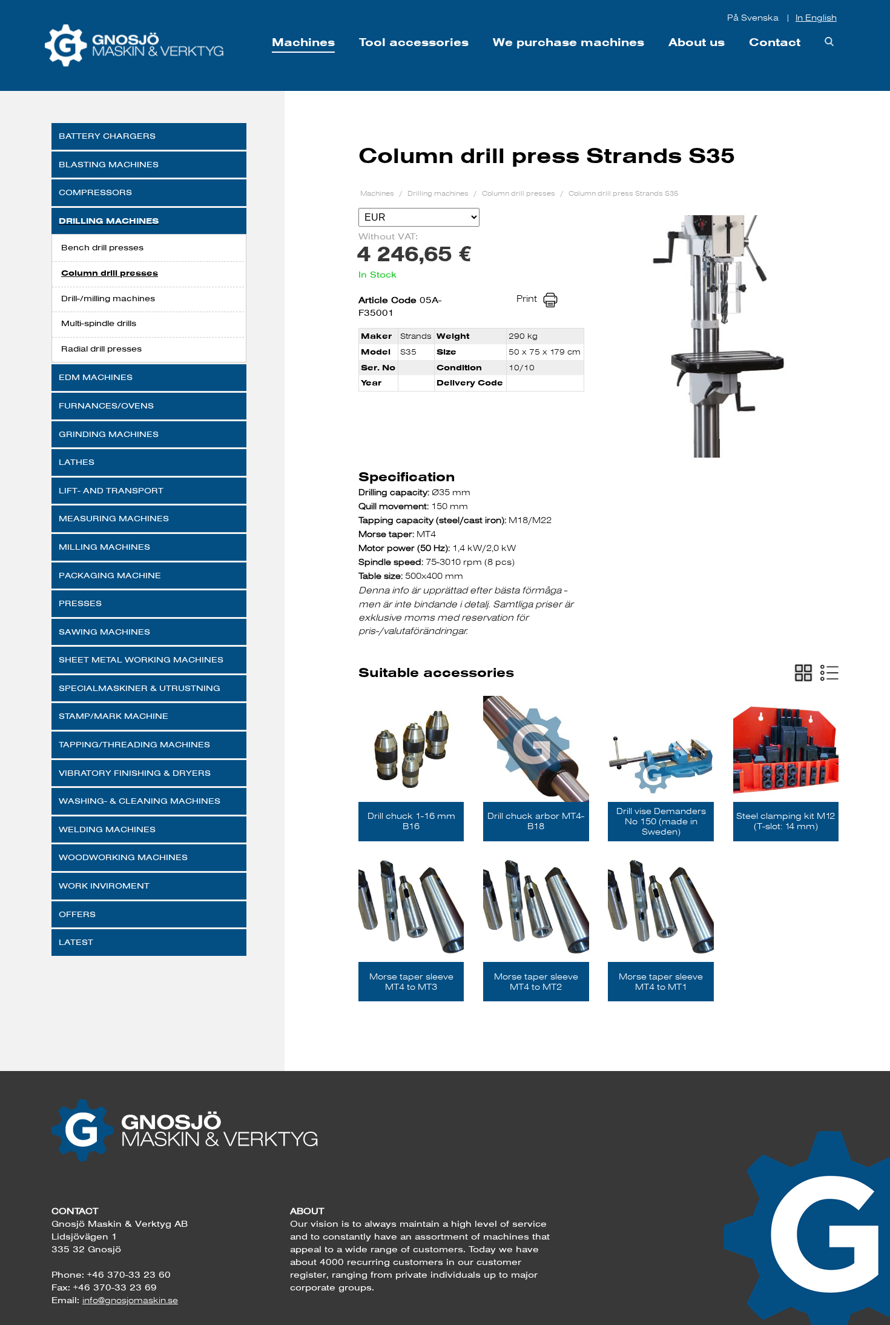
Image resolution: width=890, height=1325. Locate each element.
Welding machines (107, 829)
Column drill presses (109, 273)
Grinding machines (109, 434)
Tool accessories (414, 42)
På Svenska (754, 17)
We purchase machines (568, 42)
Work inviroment (104, 885)
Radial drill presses (101, 348)
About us (696, 42)
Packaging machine (110, 575)
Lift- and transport (111, 490)
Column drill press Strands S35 (623, 193)
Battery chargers (107, 136)
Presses (80, 603)
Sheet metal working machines (141, 659)
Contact (774, 42)
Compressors (95, 192)
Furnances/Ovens (106, 405)
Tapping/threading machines (134, 744)
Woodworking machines (123, 857)
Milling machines (104, 547)
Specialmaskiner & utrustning (139, 688)
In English (816, 17)
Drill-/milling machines (108, 298)
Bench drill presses (102, 247)
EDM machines (96, 377)
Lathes (76, 462)
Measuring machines (114, 518)
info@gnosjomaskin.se (130, 1300)
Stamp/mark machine (113, 716)
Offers (77, 914)
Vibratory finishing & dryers (135, 773)
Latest (76, 942)
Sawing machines (104, 631)
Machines (303, 42)
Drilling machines (109, 220)
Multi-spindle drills (98, 323)
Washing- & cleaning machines (139, 801)
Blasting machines (109, 164)
